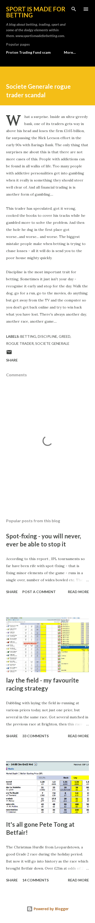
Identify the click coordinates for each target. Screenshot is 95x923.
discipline (47, 336)
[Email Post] (9, 354)
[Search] (74, 9)
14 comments (35, 880)
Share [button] (12, 360)
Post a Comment (39, 592)
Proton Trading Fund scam (28, 52)
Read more (78, 592)
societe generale (52, 343)
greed (64, 336)
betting (28, 336)
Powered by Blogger (51, 908)
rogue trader (20, 343)
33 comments (35, 736)
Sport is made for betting (35, 12)
